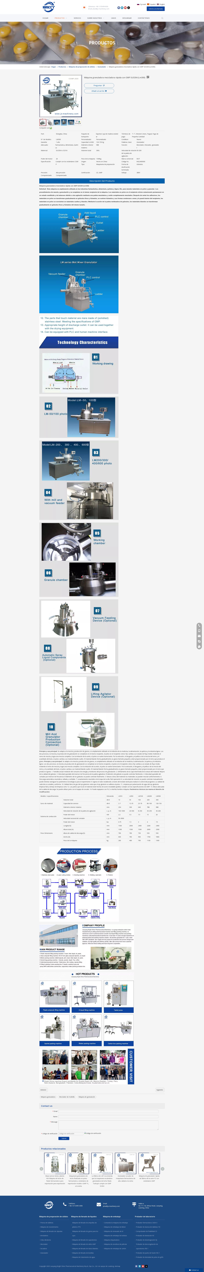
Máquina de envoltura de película (115, 1244)
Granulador (44, 1253)
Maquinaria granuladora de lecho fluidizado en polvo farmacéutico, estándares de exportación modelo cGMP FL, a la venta (78, 1181)
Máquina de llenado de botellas (83, 1253)
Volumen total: (86, 150)
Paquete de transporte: (85, 135)
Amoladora (44, 1236)
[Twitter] (128, 7)
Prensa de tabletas (46, 1223)
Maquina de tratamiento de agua (83, 1257)
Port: (42, 134)
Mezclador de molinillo (67, 1097)
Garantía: (44, 142)
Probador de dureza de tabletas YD (148, 1227)
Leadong (111, 1266)
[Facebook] (118, 7)
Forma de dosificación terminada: (126, 167)
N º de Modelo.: (46, 139)
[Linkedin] (122, 7)
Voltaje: (124, 173)
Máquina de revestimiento (49, 1227)
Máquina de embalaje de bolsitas (115, 1236)
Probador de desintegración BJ (146, 1240)
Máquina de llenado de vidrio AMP (84, 1244)
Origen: (83, 162)
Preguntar (98, 85)
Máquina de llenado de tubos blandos (85, 1249)
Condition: (125, 139)
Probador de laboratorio (145, 1216)
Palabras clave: (127, 142)
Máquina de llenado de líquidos (84, 1216)
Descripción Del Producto (102, 180)
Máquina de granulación (87, 1097)
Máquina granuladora (48, 1097)
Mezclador (44, 1244)
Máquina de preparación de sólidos (53, 1216)
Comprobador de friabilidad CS (146, 1231)
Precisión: (44, 173)
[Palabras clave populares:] (162, 18)
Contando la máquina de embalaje (116, 1223)
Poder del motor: (47, 159)
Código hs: (125, 162)
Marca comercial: (127, 159)
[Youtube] (125, 7)
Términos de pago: (126, 135)
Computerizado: (46, 175)
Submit (64, 1138)
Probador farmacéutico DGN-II (146, 1223)
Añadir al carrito (98, 91)
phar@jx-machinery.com (101, 9)
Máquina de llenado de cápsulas (51, 1231)
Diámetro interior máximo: (87, 146)
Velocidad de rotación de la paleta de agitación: (129, 153)
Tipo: (83, 164)
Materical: (44, 150)
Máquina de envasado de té (113, 1231)
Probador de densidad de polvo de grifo (149, 1257)
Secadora (43, 1249)
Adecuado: (44, 145)
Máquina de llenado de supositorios (84, 1240)
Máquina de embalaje (112, 1216)
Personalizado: (86, 139)
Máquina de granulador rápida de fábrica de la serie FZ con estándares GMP (149, 1178)
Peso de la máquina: (88, 159)
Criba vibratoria (45, 1240)
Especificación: (46, 162)
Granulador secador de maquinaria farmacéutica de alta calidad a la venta (125, 1178)
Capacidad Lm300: (87, 142)
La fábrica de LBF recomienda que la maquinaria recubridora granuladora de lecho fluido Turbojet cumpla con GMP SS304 (102, 1181)
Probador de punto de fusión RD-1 (148, 1253)
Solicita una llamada (156, 9)
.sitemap (117, 1266)
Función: (124, 145)
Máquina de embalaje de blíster (115, 1227)
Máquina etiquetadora (111, 1240)
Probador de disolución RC (145, 1236)
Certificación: (85, 173)
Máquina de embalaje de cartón (115, 1249)
